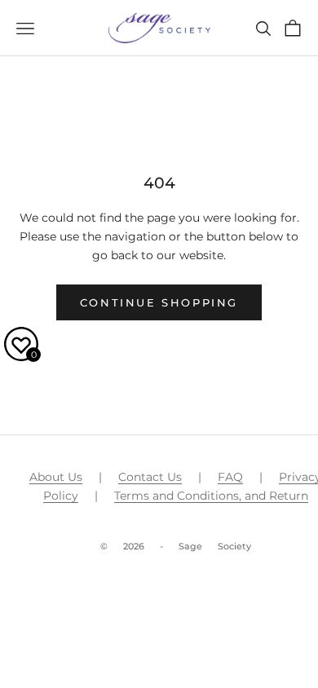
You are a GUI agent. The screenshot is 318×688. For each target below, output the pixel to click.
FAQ (230, 477)
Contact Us (150, 477)
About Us (55, 477)
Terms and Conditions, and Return (211, 495)
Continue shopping (159, 302)
